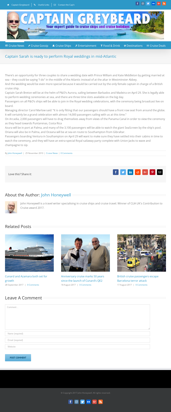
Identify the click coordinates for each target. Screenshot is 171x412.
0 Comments (66, 153)
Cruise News (52, 153)
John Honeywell (15, 153)
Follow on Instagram (87, 380)
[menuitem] (18, 5)
